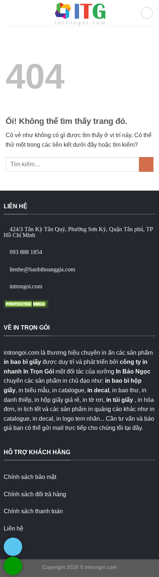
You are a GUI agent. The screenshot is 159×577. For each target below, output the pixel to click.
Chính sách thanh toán (33, 511)
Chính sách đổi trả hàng (35, 494)
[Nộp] (146, 164)
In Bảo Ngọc (133, 371)
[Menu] (10, 13)
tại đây (133, 428)
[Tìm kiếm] (147, 13)
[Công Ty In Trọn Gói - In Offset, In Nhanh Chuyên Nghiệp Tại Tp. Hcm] (79, 13)
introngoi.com (101, 567)
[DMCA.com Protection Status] (26, 303)
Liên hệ (13, 528)
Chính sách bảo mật (30, 477)
